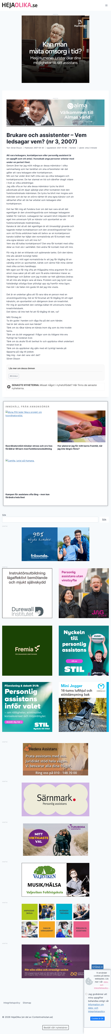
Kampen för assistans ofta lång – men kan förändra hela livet (28, 496)
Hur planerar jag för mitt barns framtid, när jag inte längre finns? (80, 447)
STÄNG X (97, 967)
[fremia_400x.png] (27, 651)
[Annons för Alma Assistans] (55, 112)
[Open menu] (106, 5)
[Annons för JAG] (84, 617)
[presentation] (29, 426)
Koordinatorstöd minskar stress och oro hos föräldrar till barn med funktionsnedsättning (29, 447)
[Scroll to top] (6, 1023)
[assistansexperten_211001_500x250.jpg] (55, 977)
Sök (4, 515)
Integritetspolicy (12, 1002)
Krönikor (14, 376)
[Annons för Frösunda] (55, 560)
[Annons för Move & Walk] (55, 936)
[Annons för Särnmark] (55, 815)
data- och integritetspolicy (101, 985)
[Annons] (55, 82)
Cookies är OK (97, 1018)
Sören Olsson (16, 148)
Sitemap (27, 1002)
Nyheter (72, 148)
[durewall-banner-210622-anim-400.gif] (27, 593)
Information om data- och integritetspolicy (96, 1008)
